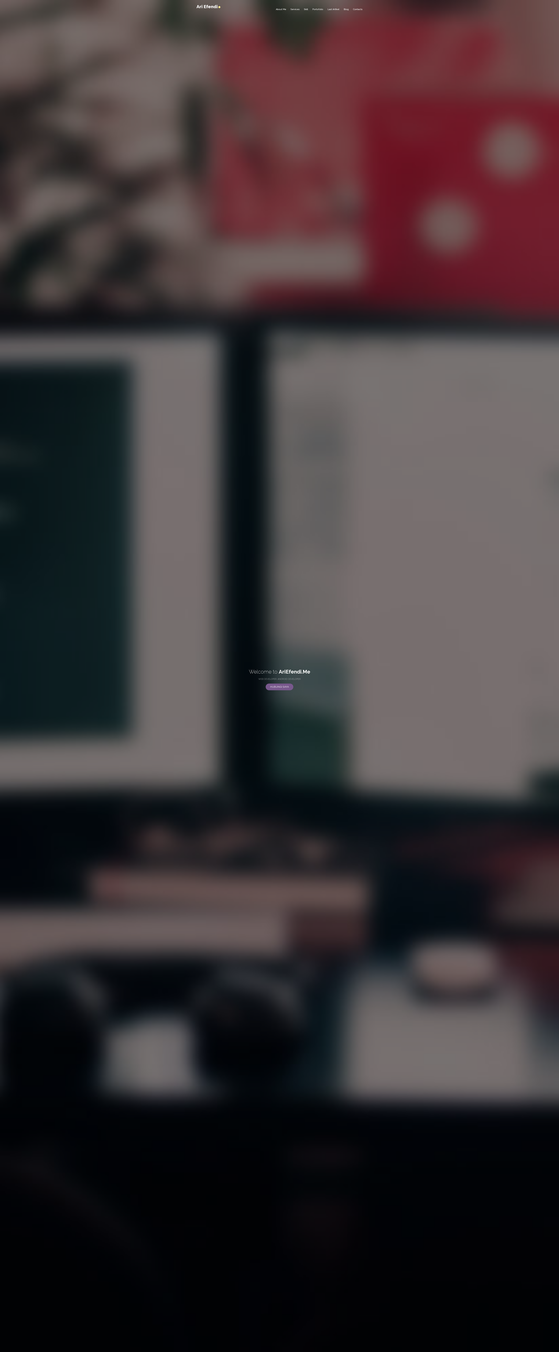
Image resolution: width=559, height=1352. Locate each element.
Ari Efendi (208, 6)
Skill (306, 9)
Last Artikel (333, 9)
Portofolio (317, 9)
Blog (346, 9)
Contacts (357, 9)
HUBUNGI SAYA (279, 686)
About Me (281, 9)
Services (295, 9)
